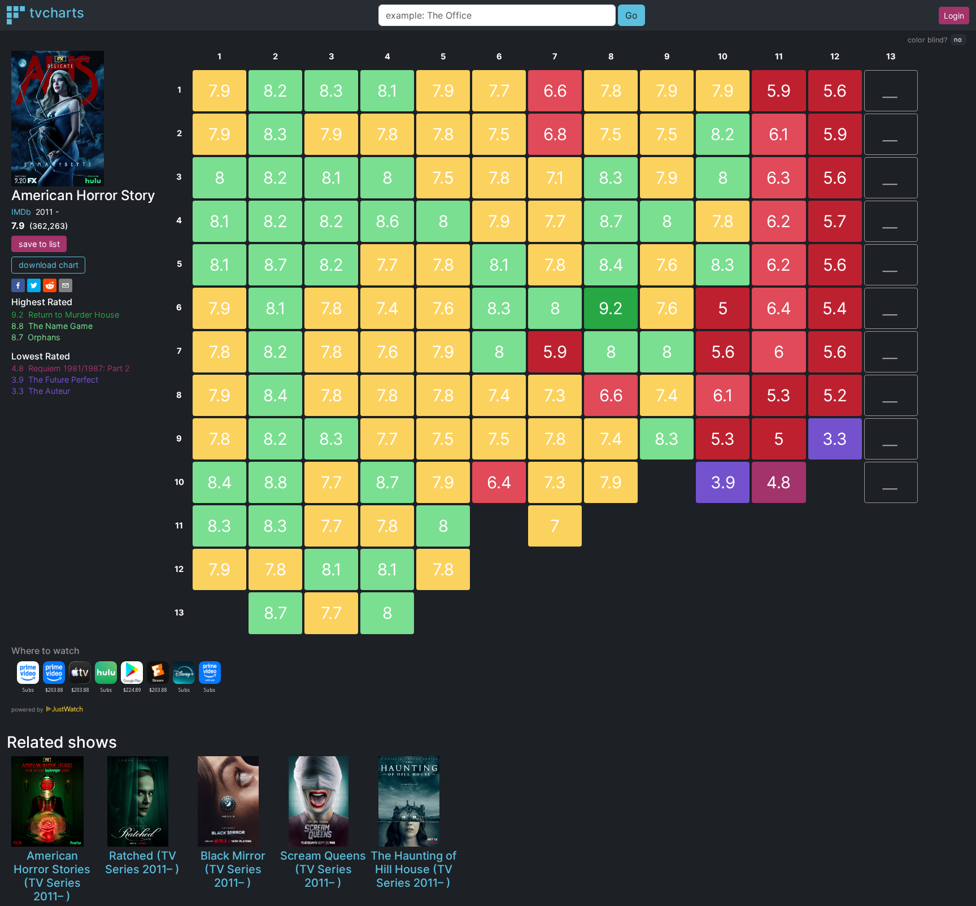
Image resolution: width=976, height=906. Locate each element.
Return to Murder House (73, 314)
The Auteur (49, 391)
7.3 (555, 395)
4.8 (778, 482)
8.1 (220, 221)
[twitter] (34, 285)
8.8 (275, 482)
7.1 (555, 178)
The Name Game (60, 326)
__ (890, 91)
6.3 (778, 178)
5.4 (834, 308)
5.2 (835, 395)
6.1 (723, 395)
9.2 (611, 308)
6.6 (555, 91)
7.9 (219, 91)
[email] (65, 285)
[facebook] (18, 285)
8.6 (387, 221)
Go (631, 15)
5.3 (723, 439)
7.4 (387, 308)
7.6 (387, 352)
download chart (49, 265)
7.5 (443, 178)
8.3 (219, 526)
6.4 (499, 482)
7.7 (331, 482)
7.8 (219, 352)
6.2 (778, 221)
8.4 (219, 482)
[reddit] (49, 285)
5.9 (555, 352)
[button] (958, 39)
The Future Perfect (63, 379)
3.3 (834, 439)
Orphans (44, 337)
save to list (39, 244)
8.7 (275, 265)
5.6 (723, 352)
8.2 (275, 91)
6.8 (555, 134)
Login (954, 15)
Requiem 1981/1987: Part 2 (79, 368)
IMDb (21, 211)
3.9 (723, 482)
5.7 (835, 221)
